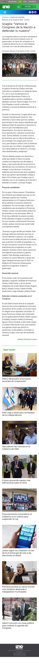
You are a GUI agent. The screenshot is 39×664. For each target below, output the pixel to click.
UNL (5, 1)
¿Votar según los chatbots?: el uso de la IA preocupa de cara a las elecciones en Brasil (18, 553)
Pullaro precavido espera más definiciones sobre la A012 (16, 481)
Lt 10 (6, 7)
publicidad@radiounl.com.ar (20, 654)
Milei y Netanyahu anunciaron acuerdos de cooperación (16, 380)
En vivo (28, 6)
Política (5, 17)
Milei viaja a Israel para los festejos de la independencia (18, 413)
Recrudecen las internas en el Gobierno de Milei (16, 447)
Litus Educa (32, 1)
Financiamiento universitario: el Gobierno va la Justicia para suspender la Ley (17, 516)
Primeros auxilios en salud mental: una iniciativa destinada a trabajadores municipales (18, 589)
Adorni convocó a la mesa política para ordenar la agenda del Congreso (18, 625)
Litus (25, 1)
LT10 (19, 1)
